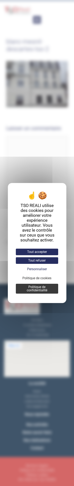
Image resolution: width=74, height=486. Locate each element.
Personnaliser (37, 269)
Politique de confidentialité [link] (37, 288)
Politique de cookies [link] (36, 278)
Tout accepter (37, 252)
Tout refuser (37, 260)
